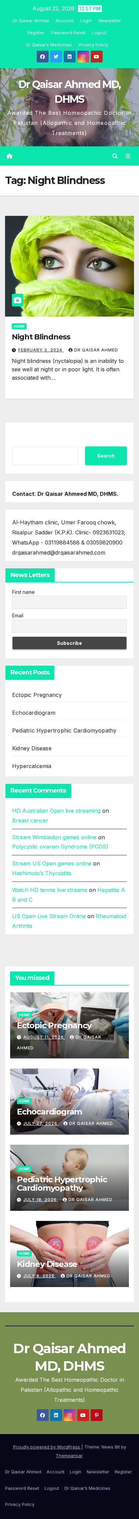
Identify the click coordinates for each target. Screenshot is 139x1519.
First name (23, 592)
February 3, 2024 (41, 349)
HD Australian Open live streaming (56, 810)
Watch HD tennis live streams (49, 890)
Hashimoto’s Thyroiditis (42, 873)
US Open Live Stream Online (49, 916)
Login (86, 20)
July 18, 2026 (40, 1199)
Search (106, 456)
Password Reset (68, 32)
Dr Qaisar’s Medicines (49, 44)
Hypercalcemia (32, 766)
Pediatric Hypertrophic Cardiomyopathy (64, 730)
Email (17, 615)
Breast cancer (30, 820)
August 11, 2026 (44, 1037)
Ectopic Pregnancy (37, 695)
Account (65, 20)
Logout (99, 32)
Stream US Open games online (51, 863)
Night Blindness (41, 336)
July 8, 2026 (39, 1275)
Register (36, 32)
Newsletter (110, 20)
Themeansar (69, 1455)
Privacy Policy (93, 44)
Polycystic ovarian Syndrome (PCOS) (60, 846)
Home (19, 326)
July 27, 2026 (41, 1123)
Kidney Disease (32, 748)
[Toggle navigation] (128, 156)
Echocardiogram (33, 712)
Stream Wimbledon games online (54, 837)
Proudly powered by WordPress (47, 1447)
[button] (115, 156)
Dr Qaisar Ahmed (31, 20)
